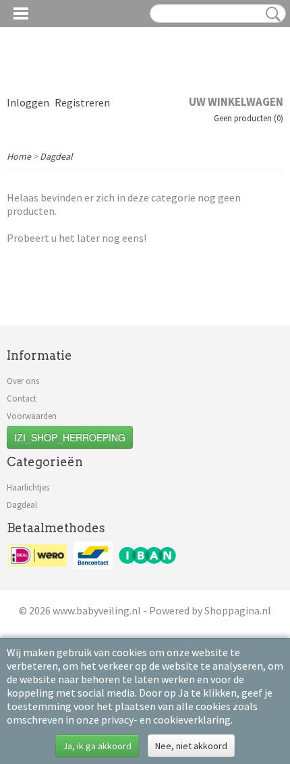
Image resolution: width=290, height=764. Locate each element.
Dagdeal (56, 156)
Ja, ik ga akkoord (97, 746)
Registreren (82, 102)
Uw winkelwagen (236, 101)
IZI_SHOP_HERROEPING (69, 437)
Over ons (23, 381)
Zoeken (270, 14)
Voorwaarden (32, 416)
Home (19, 156)
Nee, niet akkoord (191, 746)
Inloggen (28, 102)
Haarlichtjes (28, 487)
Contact (21, 398)
